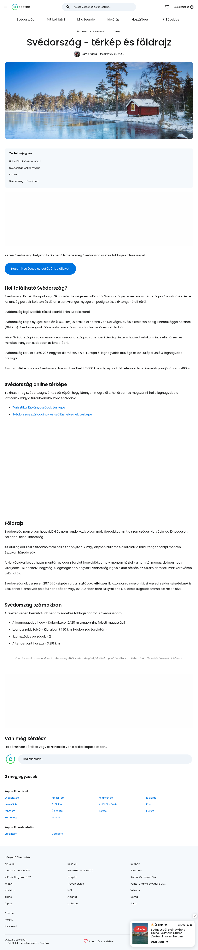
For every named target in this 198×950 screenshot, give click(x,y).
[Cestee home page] (21, 7)
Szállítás (57, 804)
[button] (5, 7)
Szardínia (136, 870)
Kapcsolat (11, 926)
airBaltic (10, 864)
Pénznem (10, 811)
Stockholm (11, 833)
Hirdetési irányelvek (158, 658)
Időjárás (113, 19)
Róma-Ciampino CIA (143, 877)
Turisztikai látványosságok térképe (38, 407)
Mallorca (72, 903)
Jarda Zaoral (89, 54)
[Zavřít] (194, 916)
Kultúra (150, 811)
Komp (149, 804)
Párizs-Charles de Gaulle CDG (148, 883)
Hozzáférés (140, 19)
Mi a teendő (86, 19)
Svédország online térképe (24, 168)
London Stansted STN (17, 870)
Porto (133, 903)
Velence (135, 890)
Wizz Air (9, 883)
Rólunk (9, 919)
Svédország (25, 19)
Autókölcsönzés (108, 804)
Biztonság (11, 817)
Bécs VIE (72, 864)
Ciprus (8, 903)
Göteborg (57, 833)
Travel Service (75, 883)
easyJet (72, 877)
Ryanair (135, 864)
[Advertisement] (99, 219)
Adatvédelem (29, 943)
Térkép (117, 31)
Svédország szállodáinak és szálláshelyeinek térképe (52, 414)
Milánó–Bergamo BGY (18, 877)
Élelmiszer (57, 811)
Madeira (10, 890)
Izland (8, 897)
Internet (56, 817)
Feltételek (13, 943)
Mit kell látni (56, 19)
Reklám (44, 943)
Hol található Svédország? (25, 161)
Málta (70, 890)
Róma (134, 897)
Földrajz (14, 174)
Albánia (72, 897)
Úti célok (82, 31)
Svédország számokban (23, 181)
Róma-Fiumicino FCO (80, 870)
